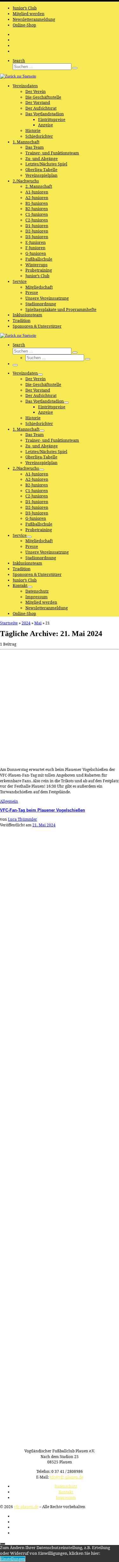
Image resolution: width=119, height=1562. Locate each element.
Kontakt (66, 1491)
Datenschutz (66, 1486)
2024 (26, 623)
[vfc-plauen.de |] (18, 76)
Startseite (9, 623)
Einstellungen (12, 1558)
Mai (38, 623)
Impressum (66, 1497)
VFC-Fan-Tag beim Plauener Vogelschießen (42, 810)
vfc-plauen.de (26, 1506)
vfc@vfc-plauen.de (66, 1476)
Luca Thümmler (22, 819)
